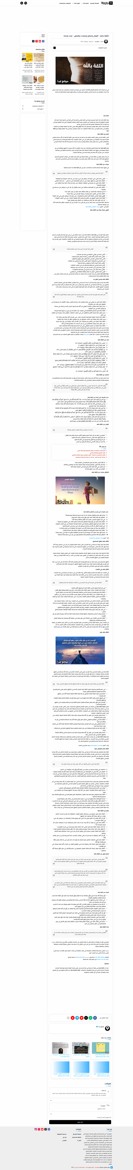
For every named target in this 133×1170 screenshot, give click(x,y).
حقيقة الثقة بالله (99, 957)
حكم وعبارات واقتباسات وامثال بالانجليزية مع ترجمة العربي (91, 450)
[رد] (51, 1100)
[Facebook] (95, 1018)
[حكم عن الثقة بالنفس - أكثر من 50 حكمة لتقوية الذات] (60, 1048)
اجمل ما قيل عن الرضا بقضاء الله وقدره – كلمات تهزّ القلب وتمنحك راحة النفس (39, 65)
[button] (21, 3)
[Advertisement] (66, 20)
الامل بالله (86, 334)
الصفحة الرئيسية (77, 1134)
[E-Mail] (82, 1018)
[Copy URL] (68, 1018)
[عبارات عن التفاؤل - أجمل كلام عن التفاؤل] (80, 1048)
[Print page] (73, 1018)
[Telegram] (77, 1018)
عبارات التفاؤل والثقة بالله (93, 206)
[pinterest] (36, 41)
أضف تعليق (80, 1122)
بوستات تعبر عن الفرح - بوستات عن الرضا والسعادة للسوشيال (90, 457)
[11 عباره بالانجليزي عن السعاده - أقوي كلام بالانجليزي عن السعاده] (80, 1067)
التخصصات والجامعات (32, 106)
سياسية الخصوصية (61, 1134)
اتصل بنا (79, 1140)
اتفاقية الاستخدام (76, 1137)
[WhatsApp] (91, 1018)
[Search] (25, 3)
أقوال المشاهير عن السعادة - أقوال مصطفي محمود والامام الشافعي (88, 455)
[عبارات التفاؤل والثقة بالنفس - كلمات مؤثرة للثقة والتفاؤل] (100, 1048)
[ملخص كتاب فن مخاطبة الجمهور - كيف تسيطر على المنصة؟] (27, 57)
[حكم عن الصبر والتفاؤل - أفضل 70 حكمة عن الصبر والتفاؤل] (60, 1067)
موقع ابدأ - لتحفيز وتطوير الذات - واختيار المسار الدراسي (87, 1167)
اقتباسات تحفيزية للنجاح (96, 745)
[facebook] (43, 41)
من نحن (64, 1137)
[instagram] (35, 1129)
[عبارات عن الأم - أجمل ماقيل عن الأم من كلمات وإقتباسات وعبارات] (38, 79)
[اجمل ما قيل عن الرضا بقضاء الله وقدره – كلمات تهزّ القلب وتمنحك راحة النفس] (38, 57)
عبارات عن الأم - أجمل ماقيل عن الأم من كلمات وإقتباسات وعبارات (39, 87)
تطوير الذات (32, 109)
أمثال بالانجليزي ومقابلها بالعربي (97, 452)
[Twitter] (86, 1018)
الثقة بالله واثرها (80, 957)
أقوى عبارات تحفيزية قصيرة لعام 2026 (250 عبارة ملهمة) (27, 87)
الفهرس (64, 1140)
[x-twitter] (33, 41)
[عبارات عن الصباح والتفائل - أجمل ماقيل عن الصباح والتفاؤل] (100, 1067)
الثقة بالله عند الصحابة (103, 959)
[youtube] (40, 41)
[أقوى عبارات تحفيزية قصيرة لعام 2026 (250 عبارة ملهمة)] (27, 79)
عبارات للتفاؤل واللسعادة (96, 538)
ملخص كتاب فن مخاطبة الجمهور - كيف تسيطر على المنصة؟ (28, 65)
